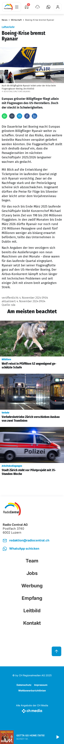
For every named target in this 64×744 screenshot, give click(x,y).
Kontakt (32, 623)
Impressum (40, 684)
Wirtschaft (16, 20)
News (5, 20)
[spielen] (57, 737)
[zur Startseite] (8, 7)
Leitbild (32, 610)
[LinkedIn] (34, 116)
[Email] (19, 116)
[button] (48, 7)
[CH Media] (32, 710)
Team (32, 561)
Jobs (32, 573)
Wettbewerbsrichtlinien (32, 690)
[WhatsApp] (4, 116)
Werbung (31, 586)
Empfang (32, 598)
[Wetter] (37, 7)
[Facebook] (27, 116)
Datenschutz (24, 684)
